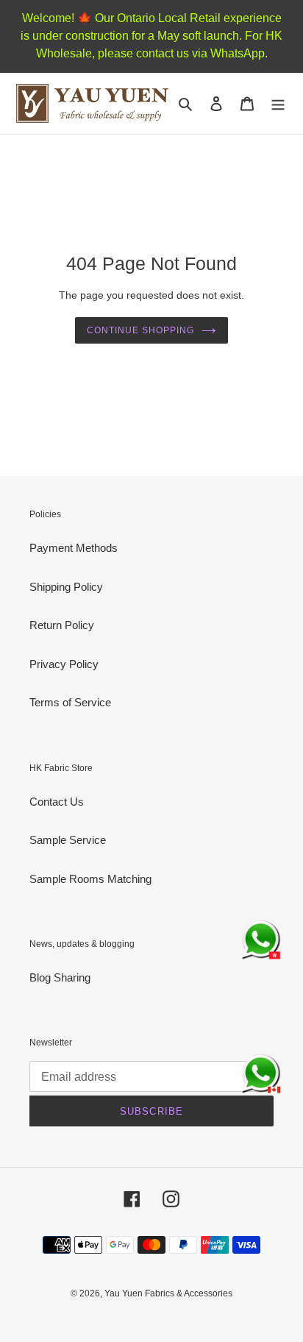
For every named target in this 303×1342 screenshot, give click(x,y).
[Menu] (278, 103)
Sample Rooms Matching (90, 879)
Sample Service (67, 840)
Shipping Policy (66, 587)
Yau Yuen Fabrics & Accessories (168, 1293)
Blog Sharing (59, 977)
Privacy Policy (64, 664)
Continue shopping (140, 330)
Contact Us (56, 801)
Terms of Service (70, 702)
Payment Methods (73, 548)
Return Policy (61, 625)
